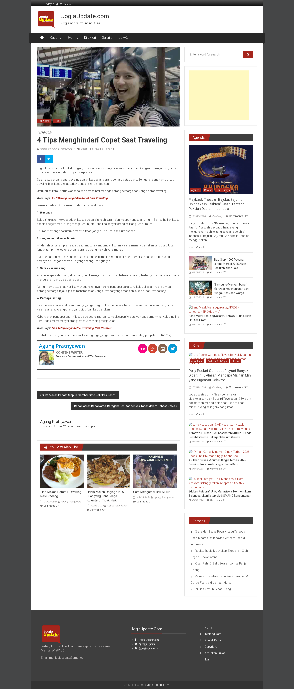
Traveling (109, 148)
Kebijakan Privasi (215, 653)
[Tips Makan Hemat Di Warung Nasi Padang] (62, 471)
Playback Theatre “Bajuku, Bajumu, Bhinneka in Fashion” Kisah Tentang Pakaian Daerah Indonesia (216, 204)
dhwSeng (217, 216)
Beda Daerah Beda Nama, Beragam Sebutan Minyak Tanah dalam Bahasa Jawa (124, 406)
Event (71, 38)
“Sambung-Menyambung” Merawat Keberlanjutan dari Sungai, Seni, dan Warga (231, 289)
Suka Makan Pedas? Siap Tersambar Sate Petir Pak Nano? (79, 395)
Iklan (207, 659)
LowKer (124, 38)
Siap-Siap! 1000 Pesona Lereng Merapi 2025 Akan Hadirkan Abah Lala (230, 264)
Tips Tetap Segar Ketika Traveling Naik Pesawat (81, 328)
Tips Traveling (95, 148)
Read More (196, 247)
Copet (84, 148)
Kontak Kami (213, 640)
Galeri (106, 38)
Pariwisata (44, 121)
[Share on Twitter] (49, 159)
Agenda (195, 190)
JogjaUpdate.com (85, 16)
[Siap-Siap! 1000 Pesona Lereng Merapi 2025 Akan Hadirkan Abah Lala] (200, 262)
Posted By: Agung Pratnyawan (56, 148)
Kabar (54, 38)
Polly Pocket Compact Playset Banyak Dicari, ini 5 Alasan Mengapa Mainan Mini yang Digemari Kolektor (220, 375)
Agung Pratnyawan (62, 345)
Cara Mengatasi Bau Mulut (151, 492)
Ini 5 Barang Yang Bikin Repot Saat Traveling (80, 198)
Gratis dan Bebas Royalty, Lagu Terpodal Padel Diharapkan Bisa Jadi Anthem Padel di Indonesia (218, 538)
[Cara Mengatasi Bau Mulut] (155, 471)
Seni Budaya (223, 190)
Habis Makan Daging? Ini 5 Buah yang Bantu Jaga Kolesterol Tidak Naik (105, 496)
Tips (56, 121)
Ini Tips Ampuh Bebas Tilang (213, 589)
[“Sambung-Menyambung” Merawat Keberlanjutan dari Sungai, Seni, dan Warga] (200, 287)
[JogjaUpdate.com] (42, 38)
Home (208, 627)
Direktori (90, 38)
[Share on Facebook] (41, 159)
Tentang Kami (213, 634)
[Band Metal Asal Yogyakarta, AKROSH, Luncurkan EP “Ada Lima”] (220, 309)
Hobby (235, 361)
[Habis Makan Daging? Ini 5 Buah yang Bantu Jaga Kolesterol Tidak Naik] (108, 471)
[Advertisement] (219, 95)
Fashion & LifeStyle (217, 361)
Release (208, 190)
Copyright (211, 646)
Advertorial (196, 361)
